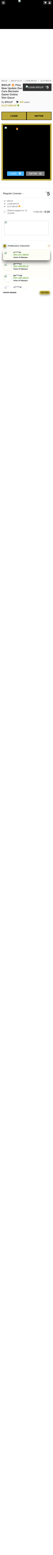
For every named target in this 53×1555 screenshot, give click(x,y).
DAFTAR (39, 115)
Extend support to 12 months (29, 211)
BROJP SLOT (16, 80)
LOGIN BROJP (31, 80)
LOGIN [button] (13, 173)
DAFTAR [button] (33, 173)
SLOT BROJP (45, 80)
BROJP (4, 80)
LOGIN (14, 115)
